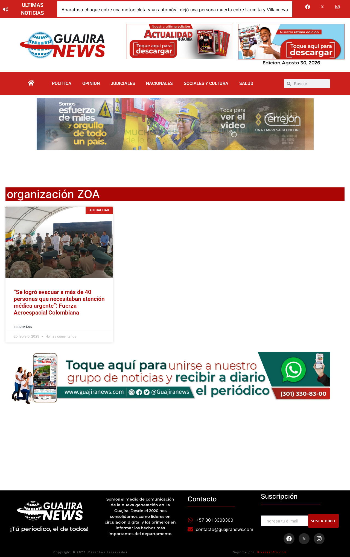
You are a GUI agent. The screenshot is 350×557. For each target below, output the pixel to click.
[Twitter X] (322, 6)
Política (61, 83)
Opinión (91, 83)
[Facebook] (307, 6)
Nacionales (159, 83)
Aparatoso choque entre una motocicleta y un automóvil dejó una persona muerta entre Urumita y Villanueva (175, 9)
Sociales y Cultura (206, 83)
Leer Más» (23, 327)
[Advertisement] (175, 165)
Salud (246, 83)
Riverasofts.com (272, 552)
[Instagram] (337, 6)
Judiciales (123, 83)
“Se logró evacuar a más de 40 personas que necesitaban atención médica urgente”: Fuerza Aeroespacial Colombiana (59, 302)
